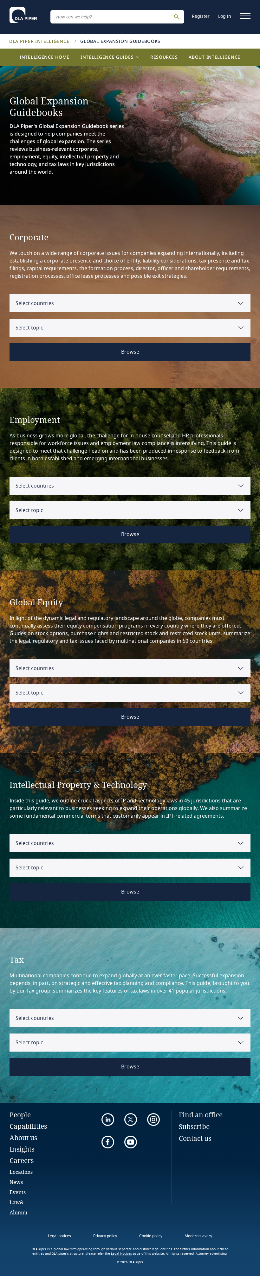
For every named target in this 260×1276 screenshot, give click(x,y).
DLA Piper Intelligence (40, 41)
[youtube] (130, 1142)
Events (18, 1192)
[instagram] (153, 1119)
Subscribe (194, 1126)
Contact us (195, 1138)
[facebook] (107, 1142)
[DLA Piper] (23, 15)
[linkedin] (107, 1119)
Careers (22, 1160)
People (20, 1114)
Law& (17, 1202)
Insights (22, 1149)
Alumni (18, 1212)
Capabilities (28, 1126)
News (16, 1182)
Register (201, 16)
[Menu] (245, 16)
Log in (224, 16)
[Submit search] (177, 16)
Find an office (201, 1114)
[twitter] (130, 1119)
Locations (21, 1171)
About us (23, 1137)
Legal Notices (121, 1254)
